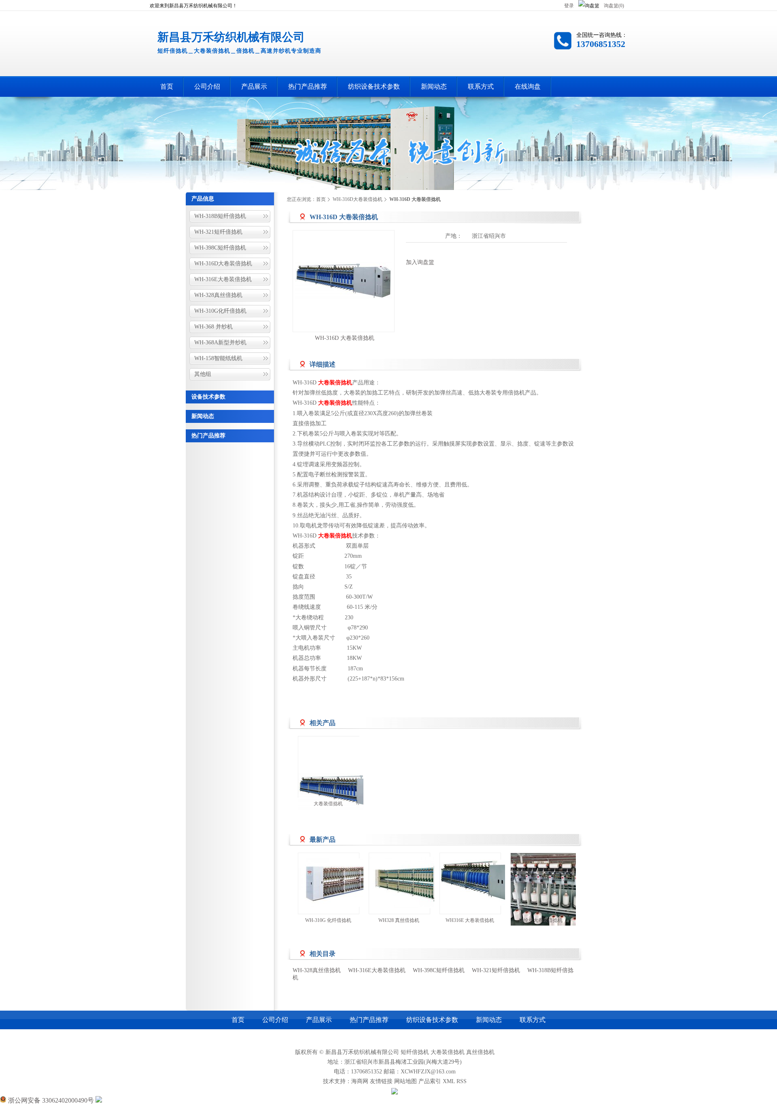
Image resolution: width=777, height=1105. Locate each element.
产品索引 (429, 1081)
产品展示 (319, 1019)
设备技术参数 (208, 397)
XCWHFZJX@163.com (428, 1072)
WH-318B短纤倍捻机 (220, 216)
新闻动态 (202, 416)
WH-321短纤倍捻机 (218, 232)
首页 (321, 199)
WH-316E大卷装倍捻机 (223, 279)
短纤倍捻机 (415, 1052)
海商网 (359, 1081)
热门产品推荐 (208, 436)
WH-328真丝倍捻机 (218, 295)
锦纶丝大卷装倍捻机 (541, 920)
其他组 (202, 374)
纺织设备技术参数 (432, 1019)
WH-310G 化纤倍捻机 (328, 920)
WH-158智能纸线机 (218, 358)
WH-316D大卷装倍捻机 (223, 263)
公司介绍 (275, 1019)
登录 (569, 6)
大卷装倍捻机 (328, 803)
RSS (461, 1081)
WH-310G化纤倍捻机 (220, 311)
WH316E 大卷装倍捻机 (470, 920)
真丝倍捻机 (480, 1052)
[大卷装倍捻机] (346, 785)
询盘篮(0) (614, 6)
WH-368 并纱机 (213, 327)
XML (449, 1081)
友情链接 (381, 1081)
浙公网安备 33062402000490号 (50, 1100)
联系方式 (533, 1019)
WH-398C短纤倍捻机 (220, 248)
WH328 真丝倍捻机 (398, 920)
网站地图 (405, 1081)
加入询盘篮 (420, 262)
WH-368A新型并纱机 (220, 342)
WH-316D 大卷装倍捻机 (344, 338)
